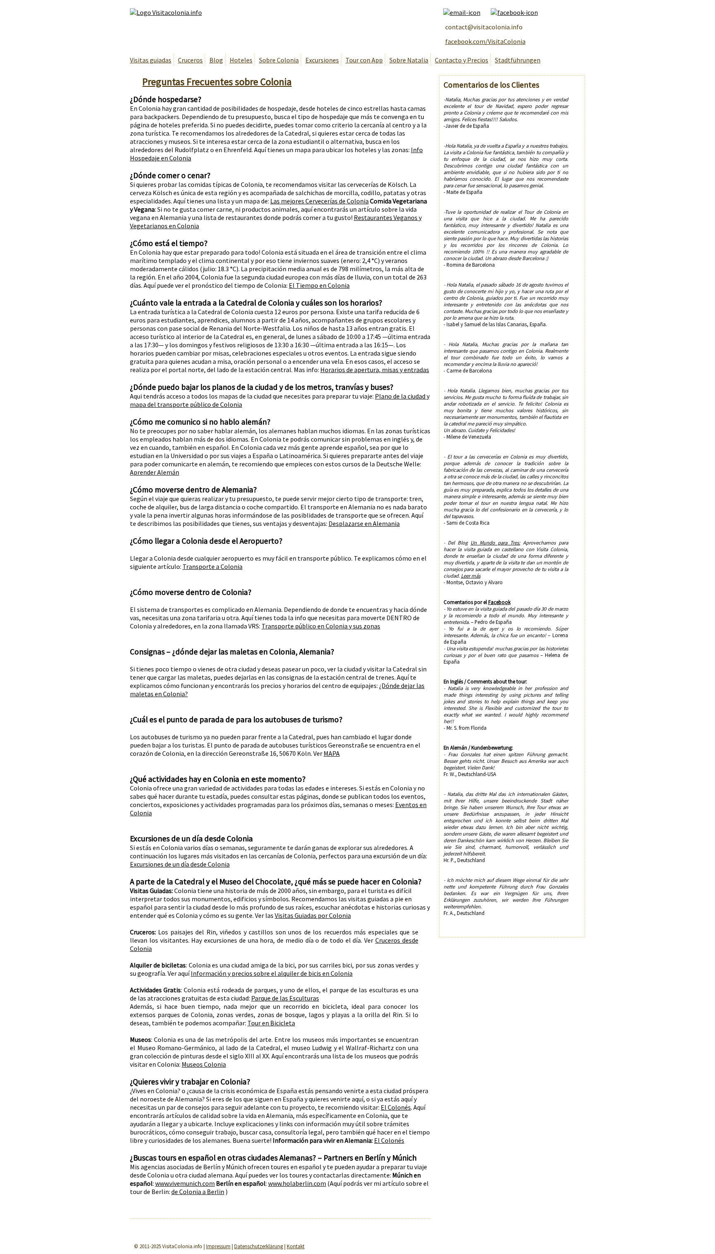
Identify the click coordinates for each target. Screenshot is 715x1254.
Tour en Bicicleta (271, 1023)
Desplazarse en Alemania (364, 523)
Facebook (499, 602)
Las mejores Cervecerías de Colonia (319, 201)
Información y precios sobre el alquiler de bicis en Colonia (272, 973)
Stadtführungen (517, 60)
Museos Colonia (204, 1064)
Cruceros (190, 60)
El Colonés (396, 1107)
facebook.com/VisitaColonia (485, 41)
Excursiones (322, 60)
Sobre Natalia (408, 60)
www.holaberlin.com (297, 1183)
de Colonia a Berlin (197, 1191)
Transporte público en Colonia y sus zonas (321, 626)
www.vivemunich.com (185, 1183)
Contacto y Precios (461, 60)
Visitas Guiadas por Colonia (313, 915)
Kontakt (296, 1246)
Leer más (470, 575)
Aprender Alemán (154, 472)
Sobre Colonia (279, 60)
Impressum (218, 1246)
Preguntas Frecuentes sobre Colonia (217, 81)
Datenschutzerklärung (258, 1246)
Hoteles (241, 60)
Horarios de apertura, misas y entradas (374, 369)
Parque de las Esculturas (285, 998)
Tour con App (364, 60)
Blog (216, 60)
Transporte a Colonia (212, 566)
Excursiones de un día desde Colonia (180, 864)
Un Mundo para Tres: (495, 542)
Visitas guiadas (150, 60)
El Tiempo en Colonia (319, 285)
